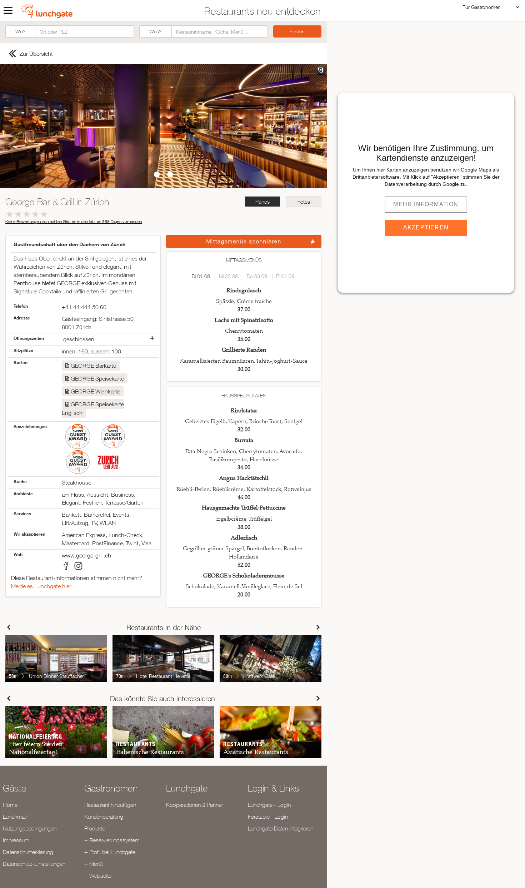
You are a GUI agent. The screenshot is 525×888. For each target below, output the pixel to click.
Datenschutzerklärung (28, 852)
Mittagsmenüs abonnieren (243, 241)
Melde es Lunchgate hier (41, 586)
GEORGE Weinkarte (95, 391)
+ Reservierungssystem (112, 840)
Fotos (304, 202)
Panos (262, 202)
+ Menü (93, 863)
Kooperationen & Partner (194, 805)
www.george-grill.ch (86, 555)
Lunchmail (15, 816)
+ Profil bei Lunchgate (109, 852)
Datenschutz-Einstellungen (34, 863)
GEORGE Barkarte (93, 365)
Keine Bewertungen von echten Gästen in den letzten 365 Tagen (73, 221)
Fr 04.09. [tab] (286, 276)
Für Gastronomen (481, 7)
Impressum (16, 840)
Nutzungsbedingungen (29, 828)
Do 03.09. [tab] (258, 276)
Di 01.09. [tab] (201, 276)
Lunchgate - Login (269, 805)
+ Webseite (97, 875)
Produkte (94, 828)
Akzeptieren (426, 227)
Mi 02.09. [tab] (229, 276)
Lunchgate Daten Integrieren (280, 828)
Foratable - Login (268, 816)
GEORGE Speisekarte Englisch (93, 408)
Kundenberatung (103, 816)
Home (10, 805)
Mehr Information (425, 204)
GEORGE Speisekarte (97, 378)
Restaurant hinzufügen (110, 805)
